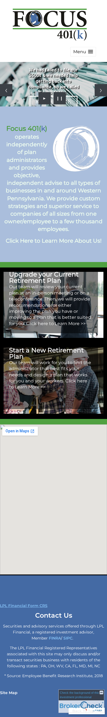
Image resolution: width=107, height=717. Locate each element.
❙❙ (59, 98)
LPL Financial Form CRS (23, 605)
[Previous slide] (6, 90)
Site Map (9, 692)
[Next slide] (101, 90)
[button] (83, 51)
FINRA (55, 638)
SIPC (67, 638)
